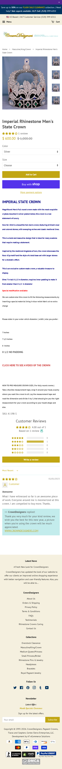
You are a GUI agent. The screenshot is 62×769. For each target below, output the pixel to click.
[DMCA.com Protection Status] (31, 763)
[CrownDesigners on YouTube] (47, 688)
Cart (57, 22)
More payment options (31, 192)
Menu (9, 22)
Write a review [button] (31, 459)
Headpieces (31, 664)
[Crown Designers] (13, 756)
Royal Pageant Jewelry (31, 672)
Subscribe (52, 719)
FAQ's (31, 615)
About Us (31, 598)
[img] (9, 479)
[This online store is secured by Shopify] (28, 756)
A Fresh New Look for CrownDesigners (31, 566)
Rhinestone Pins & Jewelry (31, 660)
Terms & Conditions (31, 611)
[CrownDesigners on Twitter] (15, 688)
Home (4, 49)
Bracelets (31, 668)
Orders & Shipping (31, 602)
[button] (10, 133)
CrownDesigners (34, 728)
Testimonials (31, 619)
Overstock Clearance (31, 643)
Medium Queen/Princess (31, 651)
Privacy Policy (31, 607)
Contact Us (31, 628)
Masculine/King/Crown (21, 49)
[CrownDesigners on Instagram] (34, 688)
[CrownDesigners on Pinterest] (27, 688)
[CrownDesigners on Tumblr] (40, 688)
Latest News (31, 561)
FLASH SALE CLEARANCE (34, 7)
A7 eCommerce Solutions (39, 736)
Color (5, 146)
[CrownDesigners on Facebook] (21, 688)
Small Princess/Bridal (31, 655)
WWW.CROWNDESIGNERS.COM (21, 530)
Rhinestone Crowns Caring (31, 624)
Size (4, 159)
